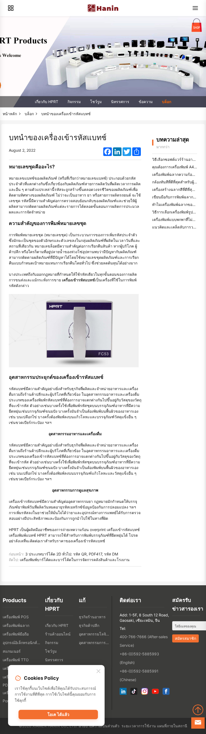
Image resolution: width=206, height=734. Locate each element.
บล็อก (166, 101)
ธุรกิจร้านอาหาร (92, 617)
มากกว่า (163, 146)
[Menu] (195, 8)
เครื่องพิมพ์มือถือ (16, 634)
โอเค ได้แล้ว (58, 714)
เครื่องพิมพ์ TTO (16, 659)
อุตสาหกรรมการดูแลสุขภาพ (94, 642)
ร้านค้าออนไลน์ (58, 634)
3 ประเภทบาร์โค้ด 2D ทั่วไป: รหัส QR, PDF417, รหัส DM (71, 554)
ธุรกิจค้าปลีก (89, 625)
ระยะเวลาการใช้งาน (139, 726)
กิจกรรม (74, 101)
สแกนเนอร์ (12, 651)
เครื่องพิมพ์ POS (16, 617)
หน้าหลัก (10, 113)
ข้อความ (146, 101)
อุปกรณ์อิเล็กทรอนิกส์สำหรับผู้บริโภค (22, 642)
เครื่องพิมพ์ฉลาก (16, 625)
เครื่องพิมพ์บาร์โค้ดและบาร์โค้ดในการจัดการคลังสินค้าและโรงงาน (75, 559)
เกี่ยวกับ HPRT (46, 101)
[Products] (10, 8)
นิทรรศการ (120, 101)
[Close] (98, 671)
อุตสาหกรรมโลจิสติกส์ (94, 634)
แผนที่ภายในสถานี (172, 726)
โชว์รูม (96, 101)
